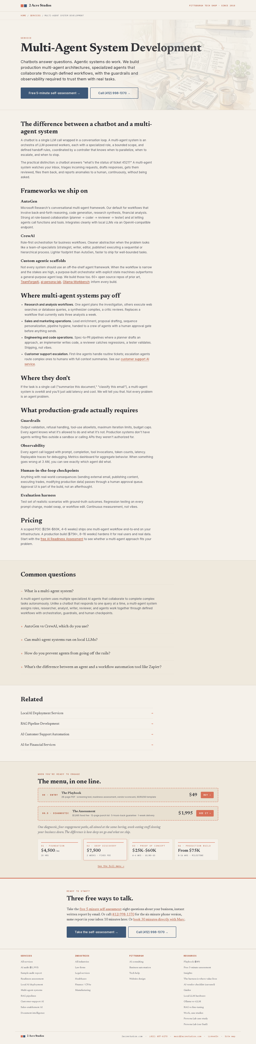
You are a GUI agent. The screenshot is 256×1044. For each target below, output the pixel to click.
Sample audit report (31, 973)
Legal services (82, 973)
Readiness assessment (32, 979)
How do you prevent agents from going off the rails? (67, 653)
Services (35, 15)
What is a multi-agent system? (48, 591)
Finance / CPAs (83, 985)
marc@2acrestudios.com (187, 1036)
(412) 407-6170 (158, 1036)
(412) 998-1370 (122, 914)
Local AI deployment (32, 985)
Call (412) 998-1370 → (114, 93)
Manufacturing (83, 990)
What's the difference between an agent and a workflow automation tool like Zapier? (92, 667)
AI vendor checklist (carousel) (199, 985)
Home (23, 15)
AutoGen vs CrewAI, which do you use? (56, 626)
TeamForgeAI (30, 282)
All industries (82, 962)
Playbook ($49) (192, 962)
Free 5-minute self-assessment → (54, 93)
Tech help (134, 973)
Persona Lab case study (196, 1019)
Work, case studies (193, 1013)
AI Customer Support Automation (45, 734)
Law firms (80, 967)
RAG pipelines (28, 996)
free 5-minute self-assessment (100, 909)
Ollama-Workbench (76, 282)
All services (27, 962)
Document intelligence (33, 1013)
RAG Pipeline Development (40, 724)
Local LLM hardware (194, 996)
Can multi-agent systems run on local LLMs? (61, 640)
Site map (230, 1036)
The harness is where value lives (200, 979)
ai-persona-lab (51, 282)
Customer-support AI (32, 1001)
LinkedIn (213, 1036)
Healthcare (81, 979)
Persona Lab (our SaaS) (196, 1024)
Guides (187, 990)
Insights (188, 973)
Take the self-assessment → (96, 932)
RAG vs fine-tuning (194, 1007)
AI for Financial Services (38, 745)
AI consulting (136, 962)
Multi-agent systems (31, 990)
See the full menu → (111, 866)
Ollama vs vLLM (192, 1001)
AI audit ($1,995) (29, 967)
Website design (137, 979)
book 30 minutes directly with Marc (159, 919)
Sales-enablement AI (32, 1007)
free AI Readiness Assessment (62, 539)
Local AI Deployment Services (42, 713)
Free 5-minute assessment (197, 967)
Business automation (140, 967)
